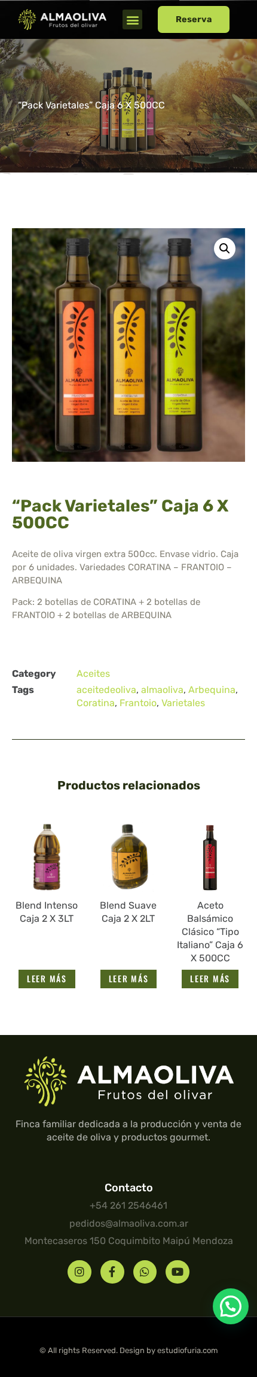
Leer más (47, 978)
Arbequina (211, 689)
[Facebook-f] (112, 1272)
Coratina (96, 703)
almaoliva (162, 689)
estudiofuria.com (187, 1350)
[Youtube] (177, 1272)
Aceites (93, 673)
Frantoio (138, 703)
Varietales (183, 703)
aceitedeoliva (106, 689)
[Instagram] (79, 1272)
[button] (132, 19)
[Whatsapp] (145, 1272)
